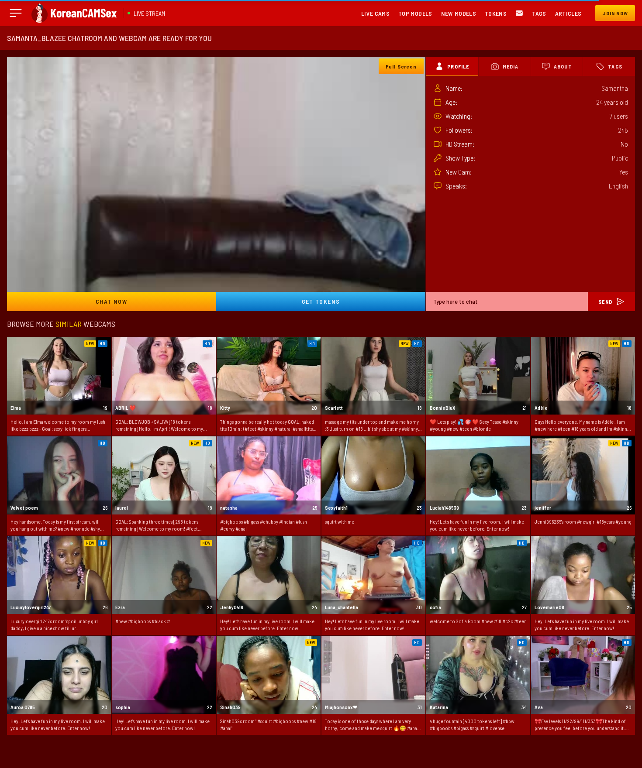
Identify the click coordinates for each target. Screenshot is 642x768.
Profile (458, 66)
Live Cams (375, 13)
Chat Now (112, 301)
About (563, 66)
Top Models (415, 13)
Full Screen (401, 66)
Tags (539, 13)
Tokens (496, 13)
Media (511, 66)
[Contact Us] (519, 13)
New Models (458, 13)
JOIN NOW (615, 13)
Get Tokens (321, 301)
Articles (568, 13)
